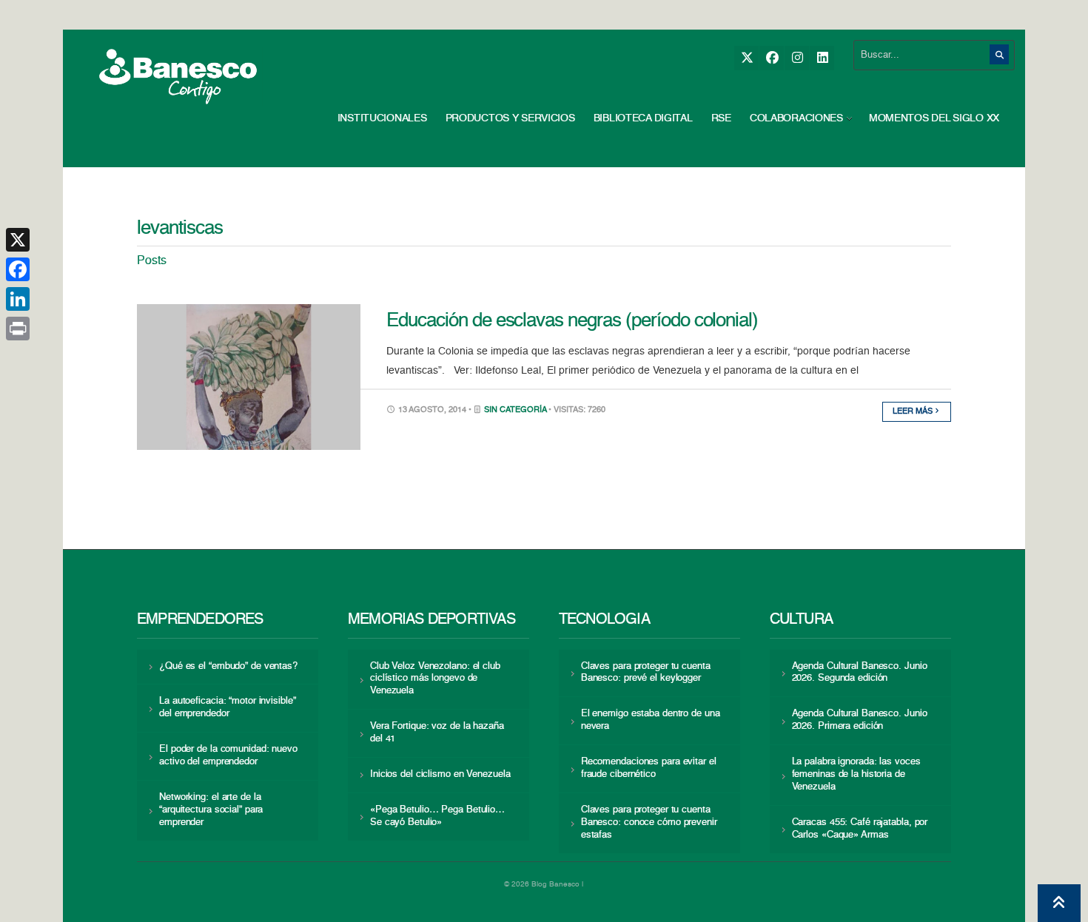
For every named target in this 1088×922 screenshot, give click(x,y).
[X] (746, 58)
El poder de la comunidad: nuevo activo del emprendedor (228, 755)
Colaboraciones (796, 118)
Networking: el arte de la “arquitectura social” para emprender (211, 810)
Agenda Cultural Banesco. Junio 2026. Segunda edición (859, 673)
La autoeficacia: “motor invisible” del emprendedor (227, 707)
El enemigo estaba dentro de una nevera (650, 720)
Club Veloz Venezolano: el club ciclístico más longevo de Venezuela (435, 679)
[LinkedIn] (822, 58)
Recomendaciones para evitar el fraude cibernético (648, 768)
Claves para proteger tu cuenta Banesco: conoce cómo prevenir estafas (649, 822)
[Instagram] (797, 58)
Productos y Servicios (510, 118)
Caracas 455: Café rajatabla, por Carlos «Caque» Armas (860, 829)
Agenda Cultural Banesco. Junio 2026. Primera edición (859, 720)
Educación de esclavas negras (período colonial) (572, 321)
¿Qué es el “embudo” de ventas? (228, 666)
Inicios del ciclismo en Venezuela (440, 774)
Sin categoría (515, 410)
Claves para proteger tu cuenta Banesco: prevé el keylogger (646, 673)
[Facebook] (771, 58)
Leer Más (914, 412)
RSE (721, 118)
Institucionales (382, 118)
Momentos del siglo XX (934, 118)
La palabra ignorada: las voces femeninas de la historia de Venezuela (856, 774)
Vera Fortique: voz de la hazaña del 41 (437, 732)
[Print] (18, 328)
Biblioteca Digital (643, 118)
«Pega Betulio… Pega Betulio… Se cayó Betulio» (437, 816)
